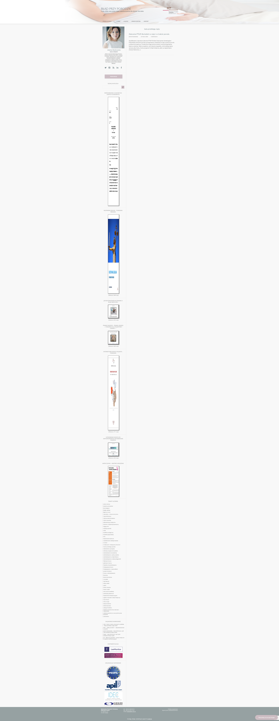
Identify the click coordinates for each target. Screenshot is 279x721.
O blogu (126, 21)
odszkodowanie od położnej (110, 553)
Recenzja (105, 575)
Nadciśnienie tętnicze (108, 538)
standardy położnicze (108, 593)
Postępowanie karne (108, 567)
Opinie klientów (136, 21)
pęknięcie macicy (107, 563)
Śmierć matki (106, 589)
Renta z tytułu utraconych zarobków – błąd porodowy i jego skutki (113, 625)
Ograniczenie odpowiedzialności (170, 710)
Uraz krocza (106, 599)
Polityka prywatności (173, 709)
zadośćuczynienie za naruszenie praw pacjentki (112, 613)
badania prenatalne (108, 506)
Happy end (106, 526)
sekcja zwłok (106, 583)
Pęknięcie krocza (107, 561)
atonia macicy (106, 504)
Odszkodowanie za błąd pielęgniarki (112, 559)
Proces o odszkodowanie (109, 573)
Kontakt (146, 21)
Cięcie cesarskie (107, 520)
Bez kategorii (106, 508)
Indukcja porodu (107, 528)
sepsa (104, 585)
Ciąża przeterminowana (109, 518)
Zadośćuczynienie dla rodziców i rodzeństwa (111, 610)
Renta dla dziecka (107, 577)
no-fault (105, 542)
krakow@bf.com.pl (131, 711)
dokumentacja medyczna (109, 522)
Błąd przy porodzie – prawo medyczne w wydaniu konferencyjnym (113, 638)
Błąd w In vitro (106, 512)
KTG (104, 536)
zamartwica (106, 616)
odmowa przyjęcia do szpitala (110, 551)
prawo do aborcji (107, 571)
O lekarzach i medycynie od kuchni (111, 544)
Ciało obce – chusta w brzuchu (110, 514)
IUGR (104, 530)
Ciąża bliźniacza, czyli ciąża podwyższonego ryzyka (113, 631)
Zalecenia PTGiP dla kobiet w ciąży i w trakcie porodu (149, 34)
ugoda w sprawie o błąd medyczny (111, 597)
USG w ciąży (106, 601)
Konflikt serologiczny (108, 532)
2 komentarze (154, 36)
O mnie (118, 21)
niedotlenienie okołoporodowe (110, 540)
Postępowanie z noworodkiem (110, 569)
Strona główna (107, 21)
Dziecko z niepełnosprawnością (111, 524)
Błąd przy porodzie (116, 8)
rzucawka (105, 579)
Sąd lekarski (106, 581)
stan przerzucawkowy (108, 591)
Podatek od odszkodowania (109, 565)
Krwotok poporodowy (108, 534)
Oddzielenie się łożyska (109, 548)
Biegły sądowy (106, 510)
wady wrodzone (107, 603)
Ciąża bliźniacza (107, 516)
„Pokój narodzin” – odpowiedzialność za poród (113, 628)
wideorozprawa (107, 605)
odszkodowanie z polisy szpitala (111, 555)
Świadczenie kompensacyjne (110, 595)
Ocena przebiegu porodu (109, 546)
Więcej (113, 63)
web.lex (150, 719)
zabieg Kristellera (107, 607)
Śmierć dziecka (107, 587)
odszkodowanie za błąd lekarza (110, 557)
